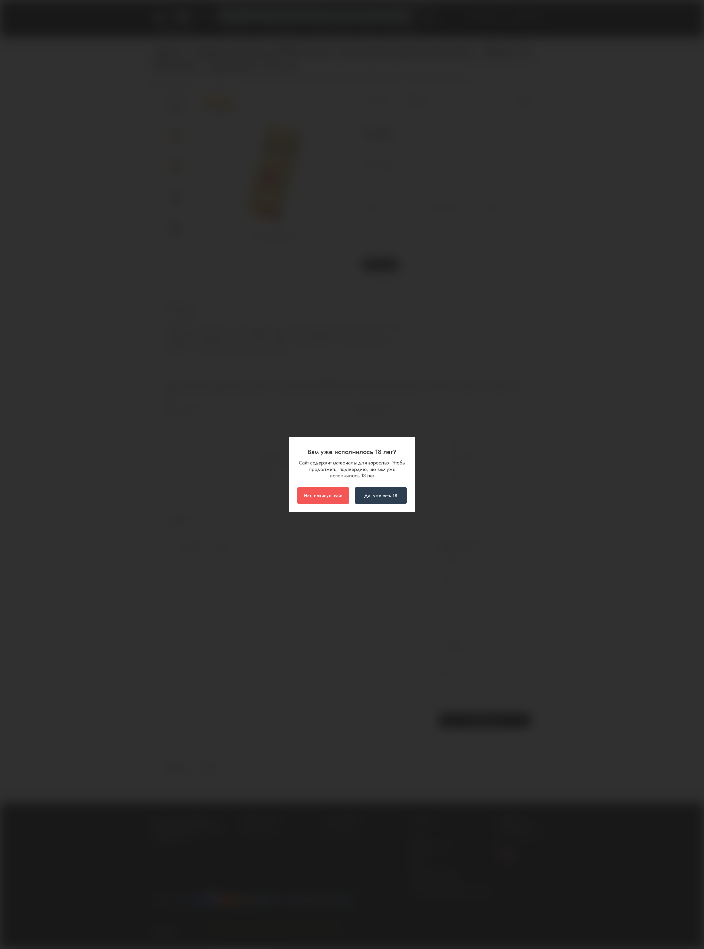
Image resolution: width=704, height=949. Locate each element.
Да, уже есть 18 (380, 496)
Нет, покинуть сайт (323, 496)
